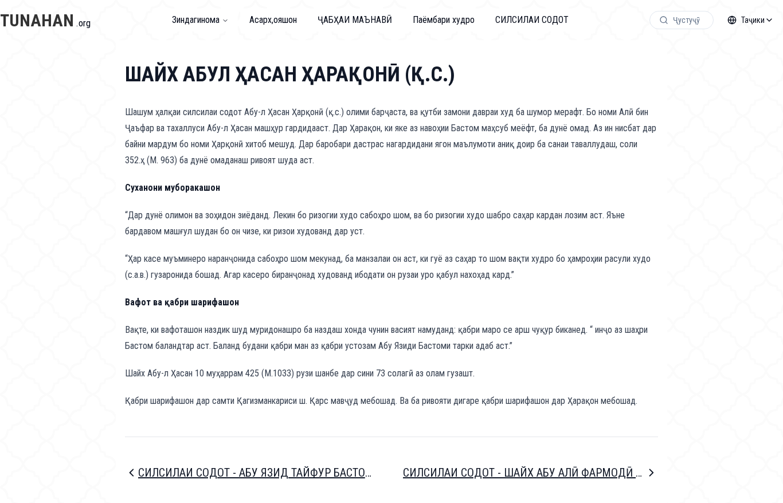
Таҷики (753, 20)
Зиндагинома (196, 19)
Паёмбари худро (444, 19)
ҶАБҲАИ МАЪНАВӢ (355, 19)
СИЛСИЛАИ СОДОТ (532, 19)
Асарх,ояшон (273, 19)
